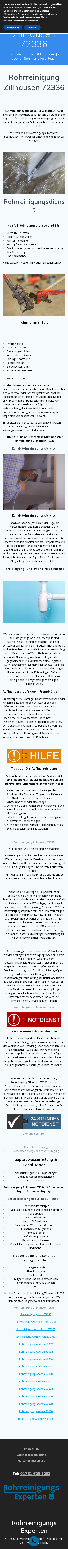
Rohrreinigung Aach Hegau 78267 (35, 1329)
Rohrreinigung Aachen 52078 (36, 1404)
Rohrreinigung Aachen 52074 (36, 1389)
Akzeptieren (13, 27)
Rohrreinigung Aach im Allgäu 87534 (36, 1336)
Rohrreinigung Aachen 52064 (36, 1351)
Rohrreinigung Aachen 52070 (36, 1374)
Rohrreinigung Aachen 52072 (36, 1381)
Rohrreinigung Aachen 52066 (36, 1359)
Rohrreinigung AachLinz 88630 (36, 1418)
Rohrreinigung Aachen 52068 (36, 1366)
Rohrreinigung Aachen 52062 (36, 1344)
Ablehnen (32, 27)
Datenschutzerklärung (25, 20)
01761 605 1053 (35, 1473)
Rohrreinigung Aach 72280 (35, 1314)
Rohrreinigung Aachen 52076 (36, 1396)
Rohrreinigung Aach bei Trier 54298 (36, 1321)
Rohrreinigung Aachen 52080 (36, 1411)
